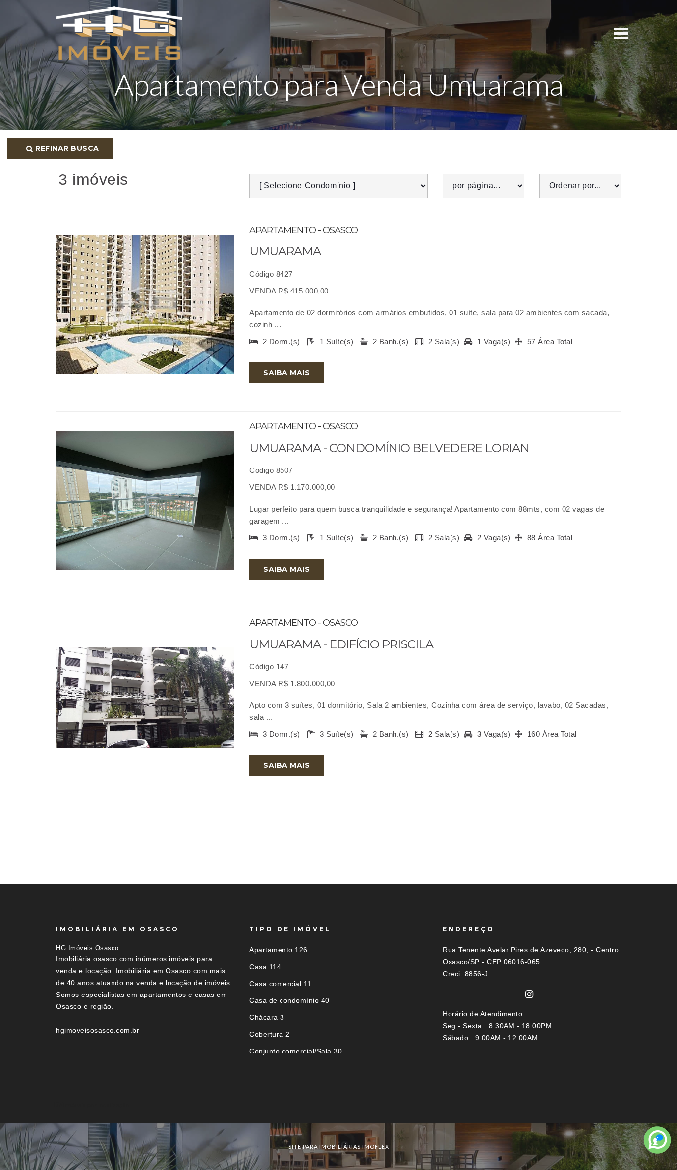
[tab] (338, 1105)
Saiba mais (286, 372)
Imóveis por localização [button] (96, 1105)
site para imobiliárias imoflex (338, 1146)
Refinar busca (66, 148)
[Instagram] (529, 994)
